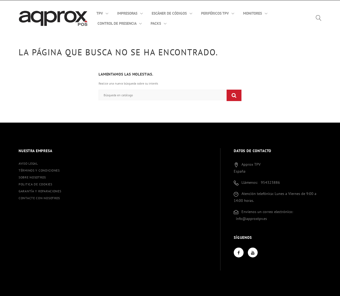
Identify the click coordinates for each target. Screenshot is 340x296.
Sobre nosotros (32, 177)
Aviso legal (28, 163)
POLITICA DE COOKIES (35, 184)
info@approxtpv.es (251, 218)
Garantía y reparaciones (40, 191)
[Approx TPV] (53, 18)
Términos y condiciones (39, 170)
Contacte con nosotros (39, 198)
